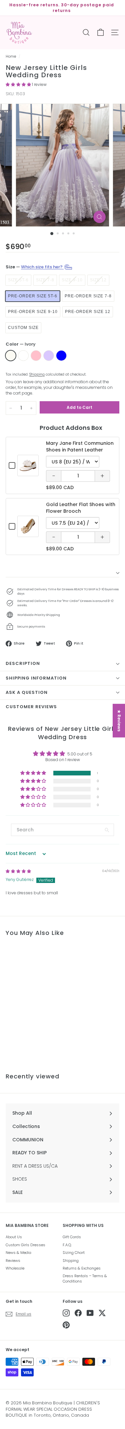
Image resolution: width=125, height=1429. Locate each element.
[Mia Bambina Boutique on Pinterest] (66, 1324)
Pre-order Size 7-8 (88, 296)
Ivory (11, 356)
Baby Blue (61, 356)
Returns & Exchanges (82, 1268)
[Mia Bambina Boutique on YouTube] (90, 1312)
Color (21, 344)
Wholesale (15, 1268)
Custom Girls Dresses (25, 1245)
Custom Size (23, 327)
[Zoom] (99, 217)
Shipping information (36, 678)
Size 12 (98, 280)
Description (23, 663)
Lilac (49, 356)
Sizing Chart (74, 1252)
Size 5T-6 (18, 280)
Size (35, 267)
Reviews (13, 1260)
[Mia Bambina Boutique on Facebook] (78, 1312)
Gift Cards (72, 1237)
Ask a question (27, 692)
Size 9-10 (72, 280)
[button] (19, 84)
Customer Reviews (31, 707)
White (23, 356)
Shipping (37, 374)
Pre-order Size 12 (87, 311)
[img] (18, 871)
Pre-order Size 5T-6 (32, 296)
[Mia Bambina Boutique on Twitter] (102, 1312)
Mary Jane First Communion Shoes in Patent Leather (80, 446)
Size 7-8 (45, 280)
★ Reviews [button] (119, 720)
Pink (36, 356)
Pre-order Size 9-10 (33, 311)
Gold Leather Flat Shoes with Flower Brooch (80, 507)
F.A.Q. (67, 1245)
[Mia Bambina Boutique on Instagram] (66, 1312)
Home (11, 56)
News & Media (18, 1252)
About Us (14, 1237)
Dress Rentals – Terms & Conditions (85, 1278)
